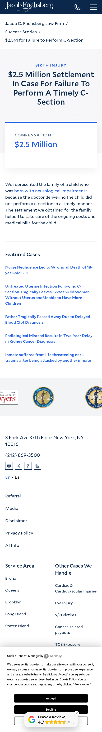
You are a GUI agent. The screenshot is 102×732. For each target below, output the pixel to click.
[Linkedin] (37, 466)
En (7, 477)
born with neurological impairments (51, 190)
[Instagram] (9, 466)
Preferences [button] (81, 684)
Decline (51, 709)
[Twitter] (18, 466)
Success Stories (21, 31)
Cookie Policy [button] (68, 679)
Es (17, 477)
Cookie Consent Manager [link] (23, 656)
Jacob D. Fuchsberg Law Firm (34, 23)
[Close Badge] (76, 713)
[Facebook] (28, 466)
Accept (51, 698)
